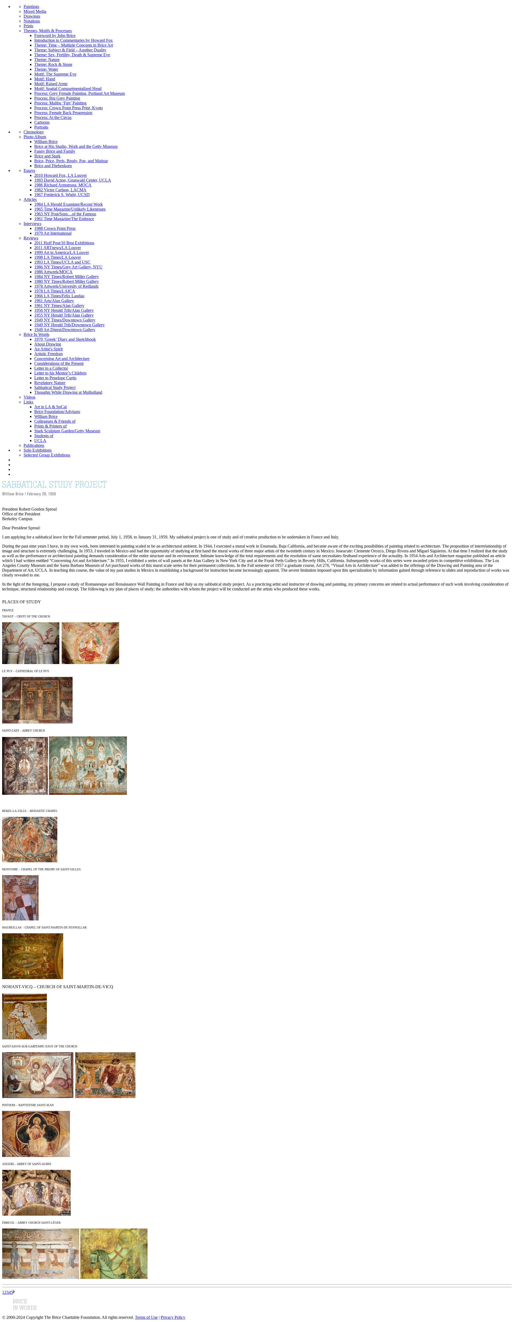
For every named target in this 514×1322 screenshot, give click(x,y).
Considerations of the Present (59, 363)
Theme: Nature (47, 59)
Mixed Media (35, 11)
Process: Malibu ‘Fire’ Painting (60, 103)
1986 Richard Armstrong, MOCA (63, 185)
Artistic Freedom (48, 353)
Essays (29, 170)
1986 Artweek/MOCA (53, 271)
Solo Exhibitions (38, 450)
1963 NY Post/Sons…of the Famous (65, 214)
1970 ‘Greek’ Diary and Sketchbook (65, 339)
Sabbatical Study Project (54, 387)
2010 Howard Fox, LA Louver (60, 175)
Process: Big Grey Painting (57, 98)
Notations (32, 21)
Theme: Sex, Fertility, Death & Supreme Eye (72, 55)
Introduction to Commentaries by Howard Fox (73, 40)
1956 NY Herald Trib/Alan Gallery (64, 310)
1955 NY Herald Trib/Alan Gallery (64, 315)
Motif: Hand (44, 79)
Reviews (31, 238)
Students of (43, 435)
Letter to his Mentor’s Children (60, 373)
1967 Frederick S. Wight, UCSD (62, 194)
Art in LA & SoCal (50, 407)
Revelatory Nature (49, 382)
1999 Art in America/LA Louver (61, 252)
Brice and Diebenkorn (53, 165)
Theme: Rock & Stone (53, 64)
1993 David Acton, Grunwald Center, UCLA (72, 180)
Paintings (31, 6)
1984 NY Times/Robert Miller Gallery (66, 276)
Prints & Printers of (50, 426)
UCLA (40, 440)
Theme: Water (46, 69)
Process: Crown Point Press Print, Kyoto (68, 108)
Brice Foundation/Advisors (57, 411)
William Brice (46, 141)
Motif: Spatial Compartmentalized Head (67, 88)
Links (28, 402)
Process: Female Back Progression (63, 112)
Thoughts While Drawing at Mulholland (68, 392)
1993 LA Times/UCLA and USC (62, 262)
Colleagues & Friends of (54, 421)
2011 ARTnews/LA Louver (57, 247)
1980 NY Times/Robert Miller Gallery (66, 281)
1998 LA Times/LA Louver (57, 257)
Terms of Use (146, 1317)
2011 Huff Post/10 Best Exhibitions (64, 243)
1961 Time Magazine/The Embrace (64, 218)
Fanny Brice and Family (54, 151)
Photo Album (35, 136)
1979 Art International (52, 233)
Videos (29, 397)
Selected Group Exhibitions (47, 455)
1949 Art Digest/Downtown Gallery (64, 329)
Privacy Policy (173, 1317)
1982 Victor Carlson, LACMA (60, 190)
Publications (34, 445)
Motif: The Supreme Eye (55, 74)
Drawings (32, 16)
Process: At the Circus (52, 117)
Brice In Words (36, 334)
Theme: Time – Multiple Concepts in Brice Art (73, 45)
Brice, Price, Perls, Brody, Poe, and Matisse (71, 161)
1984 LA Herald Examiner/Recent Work (68, 204)
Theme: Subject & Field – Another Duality (70, 50)
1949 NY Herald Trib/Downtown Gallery (69, 325)
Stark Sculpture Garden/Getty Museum (67, 431)
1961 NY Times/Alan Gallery (59, 305)
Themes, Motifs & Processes (48, 30)
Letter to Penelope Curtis (55, 378)
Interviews (32, 223)
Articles (30, 199)
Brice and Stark (47, 156)
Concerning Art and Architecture (61, 358)
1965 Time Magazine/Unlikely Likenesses (69, 209)
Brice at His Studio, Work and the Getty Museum (76, 146)
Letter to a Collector (51, 368)
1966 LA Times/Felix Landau (59, 296)
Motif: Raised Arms (50, 83)
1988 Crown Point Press (54, 228)
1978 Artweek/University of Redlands (66, 286)
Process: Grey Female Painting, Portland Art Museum (79, 93)
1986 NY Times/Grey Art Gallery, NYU (68, 267)
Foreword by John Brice (54, 35)
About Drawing (47, 344)
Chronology (34, 132)
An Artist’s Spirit (48, 349)
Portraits (41, 127)
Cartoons (42, 122)
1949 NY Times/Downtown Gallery (64, 320)
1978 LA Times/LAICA (54, 291)
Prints (28, 26)
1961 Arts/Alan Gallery (54, 300)
